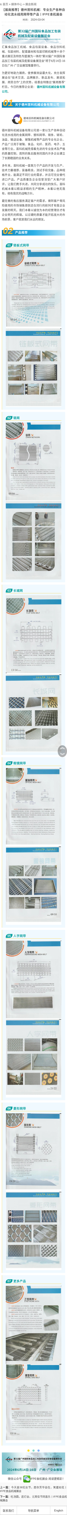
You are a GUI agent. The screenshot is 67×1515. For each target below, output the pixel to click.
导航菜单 (33, 1510)
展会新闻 (30, 4)
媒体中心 (16, 4)
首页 (5, 4)
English (58, 1510)
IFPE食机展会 (39, 1478)
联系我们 (8, 1510)
